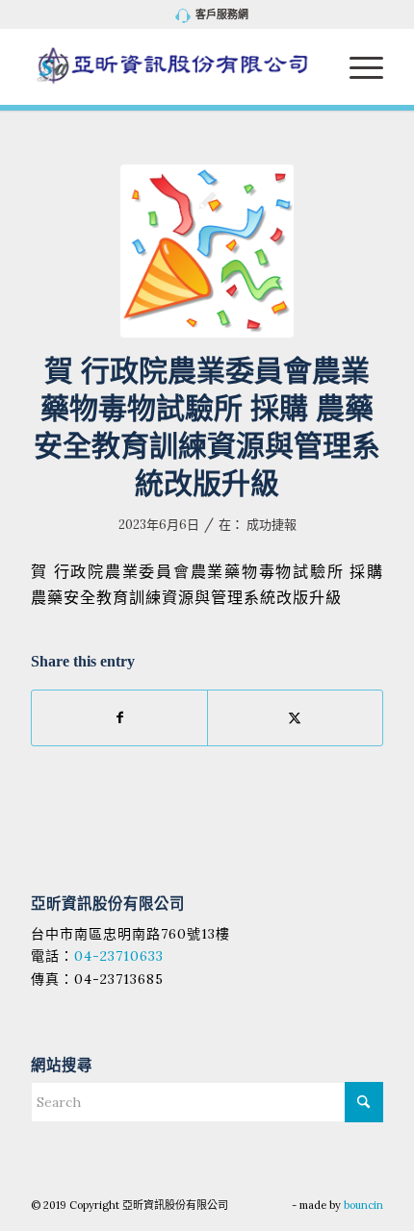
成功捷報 (271, 524)
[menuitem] (212, 16)
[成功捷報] (207, 251)
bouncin (363, 1205)
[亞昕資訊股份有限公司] (171, 66)
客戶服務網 (221, 14)
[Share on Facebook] (119, 718)
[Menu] (356, 66)
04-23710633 (119, 956)
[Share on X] (295, 718)
